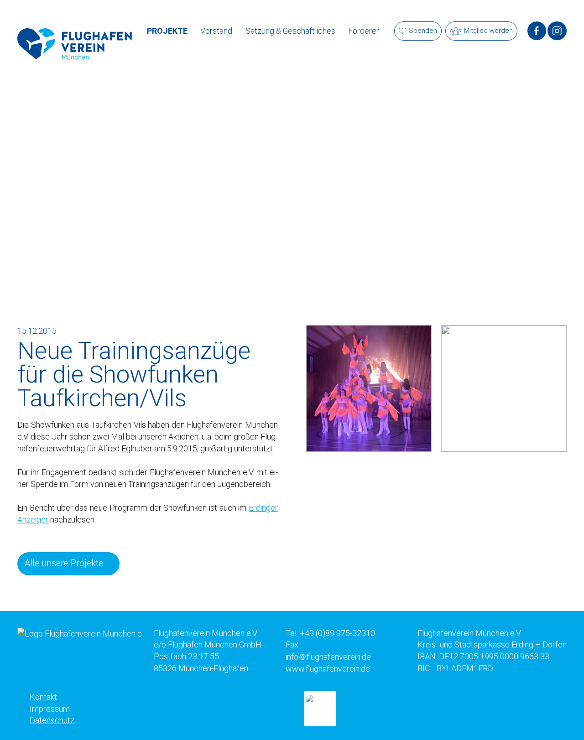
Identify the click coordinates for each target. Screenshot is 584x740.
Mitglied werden (488, 30)
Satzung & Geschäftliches (290, 31)
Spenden (423, 30)
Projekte (167, 31)
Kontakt (43, 696)
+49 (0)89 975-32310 (337, 633)
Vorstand (216, 31)
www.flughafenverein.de (328, 668)
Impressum (50, 708)
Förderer (363, 31)
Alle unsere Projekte (64, 563)
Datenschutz (52, 720)
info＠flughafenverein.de (328, 656)
